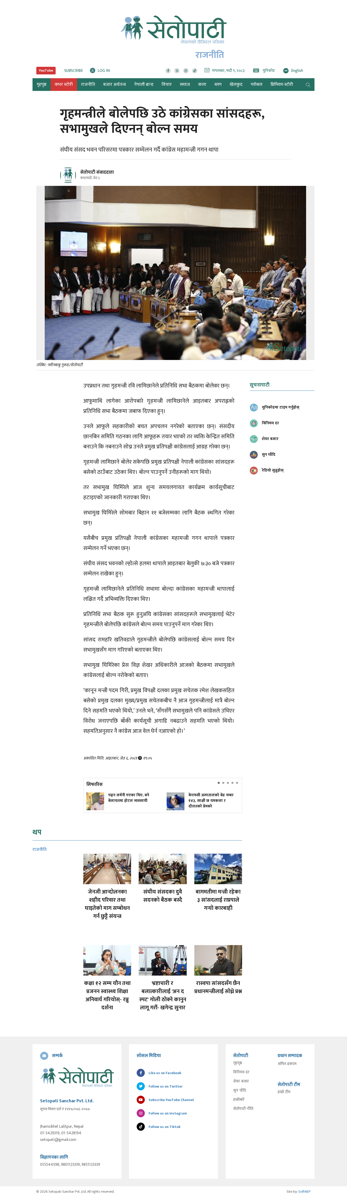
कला (202, 84)
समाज (185, 84)
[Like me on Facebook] (70, 182)
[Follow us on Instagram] (185, 70)
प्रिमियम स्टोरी (282, 84)
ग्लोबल (256, 84)
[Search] (308, 84)
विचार (167, 84)
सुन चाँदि (239, 1090)
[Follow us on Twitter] (177, 70)
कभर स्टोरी (64, 84)
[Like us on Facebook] (168, 70)
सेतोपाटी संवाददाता (97, 172)
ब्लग (218, 84)
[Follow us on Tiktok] (194, 70)
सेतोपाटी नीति (243, 1109)
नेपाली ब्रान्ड (143, 84)
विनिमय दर (241, 1072)
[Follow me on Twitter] (75, 178)
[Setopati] (77, 1077)
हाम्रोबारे (239, 1099)
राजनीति (88, 84)
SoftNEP (304, 1191)
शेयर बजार (241, 1081)
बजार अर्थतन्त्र (114, 84)
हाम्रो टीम (284, 1092)
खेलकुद (236, 84)
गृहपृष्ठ (237, 1063)
